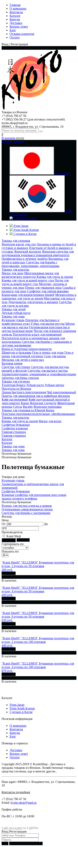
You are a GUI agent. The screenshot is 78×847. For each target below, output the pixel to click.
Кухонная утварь (13, 320)
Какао (25, 403)
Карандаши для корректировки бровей (28, 295)
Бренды (15, 19)
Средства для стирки (16, 367)
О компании (18, 8)
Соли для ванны (55, 356)
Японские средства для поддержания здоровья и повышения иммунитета (38, 253)
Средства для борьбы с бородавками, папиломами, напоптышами (30, 264)
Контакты (16, 12)
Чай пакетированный (61, 392)
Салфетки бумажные (16, 491)
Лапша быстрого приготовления (24, 392)
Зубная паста (35, 385)
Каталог (15, 15)
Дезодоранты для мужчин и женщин (33, 302)
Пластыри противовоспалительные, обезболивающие (38, 414)
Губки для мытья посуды (48, 323)
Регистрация (17, 831)
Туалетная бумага (13, 385)
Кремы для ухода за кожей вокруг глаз (28, 280)
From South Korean (22, 708)
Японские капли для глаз (19, 244)
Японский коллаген (27, 251)
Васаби (28, 406)
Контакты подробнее (16, 792)
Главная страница (14, 432)
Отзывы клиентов (22, 33)
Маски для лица (12, 273)
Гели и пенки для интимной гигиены (37, 354)
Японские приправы (47, 406)
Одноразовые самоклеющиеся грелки (27, 509)
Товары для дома (13, 446)
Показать (8, 540)
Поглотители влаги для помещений (37, 334)
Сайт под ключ (12, 828)
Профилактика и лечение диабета (25, 258)
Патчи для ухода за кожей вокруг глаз (35, 282)
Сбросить (23, 540)
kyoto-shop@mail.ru (24, 802)
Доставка (16, 23)
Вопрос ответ (19, 26)
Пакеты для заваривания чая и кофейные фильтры (36, 396)
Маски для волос (50, 421)
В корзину (9, 573)
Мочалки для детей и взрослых (23, 359)
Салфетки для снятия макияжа (48, 291)
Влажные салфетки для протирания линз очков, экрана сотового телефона (34, 496)
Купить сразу (11, 577)
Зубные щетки (54, 385)
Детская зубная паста (16, 313)
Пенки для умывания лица (43, 287)
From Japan (17, 704)
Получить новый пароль (26, 843)
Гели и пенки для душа (48, 352)
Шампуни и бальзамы (16, 352)
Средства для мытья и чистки (48, 370)
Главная (15, 5)
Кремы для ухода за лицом (55, 276)
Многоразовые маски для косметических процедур (30, 274)
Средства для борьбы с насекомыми (26, 513)
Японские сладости (43, 403)
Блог (13, 30)
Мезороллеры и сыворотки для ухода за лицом (39, 296)
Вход (5, 831)
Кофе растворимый (15, 399)
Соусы (17, 406)
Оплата (15, 37)
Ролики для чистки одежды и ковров (27, 505)
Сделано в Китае (21, 712)
